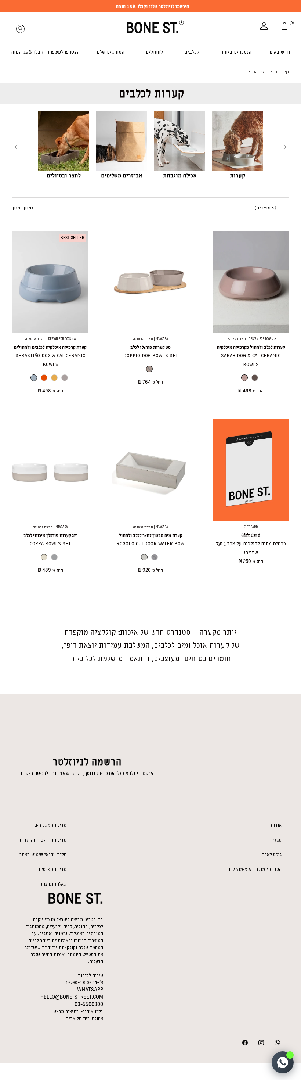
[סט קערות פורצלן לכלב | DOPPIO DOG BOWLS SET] (150, 282)
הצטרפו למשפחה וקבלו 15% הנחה (45, 52)
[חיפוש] (20, 27)
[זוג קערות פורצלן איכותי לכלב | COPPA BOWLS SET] (50, 470)
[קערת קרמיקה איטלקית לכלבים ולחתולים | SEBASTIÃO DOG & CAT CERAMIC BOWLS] (50, 282)
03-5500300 (89, 1004)
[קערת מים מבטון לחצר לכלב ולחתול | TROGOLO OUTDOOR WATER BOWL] (150, 470)
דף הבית (282, 72)
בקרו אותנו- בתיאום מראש (78, 1011)
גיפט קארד (272, 854)
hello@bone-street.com (71, 997)
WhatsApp (90, 989)
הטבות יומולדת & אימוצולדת (254, 869)
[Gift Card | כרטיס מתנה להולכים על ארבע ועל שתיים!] (251, 470)
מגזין (276, 839)
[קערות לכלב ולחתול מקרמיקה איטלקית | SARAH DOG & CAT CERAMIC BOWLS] (251, 282)
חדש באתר (279, 52)
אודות (276, 825)
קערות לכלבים (151, 93)
